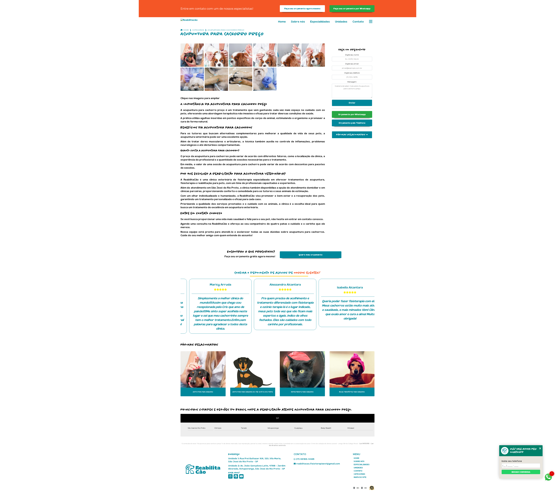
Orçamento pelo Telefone (352, 123)
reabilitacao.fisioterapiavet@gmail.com (318, 463)
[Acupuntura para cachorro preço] (192, 55)
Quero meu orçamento (310, 255)
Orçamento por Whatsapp (352, 114)
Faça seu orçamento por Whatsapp (351, 9)
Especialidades (320, 21)
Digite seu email (352, 64)
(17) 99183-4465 (304, 459)
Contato (358, 21)
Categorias (198, 30)
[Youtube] (241, 476)
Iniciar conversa (520, 472)
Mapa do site (360, 477)
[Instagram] (230, 476)
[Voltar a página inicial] (197, 20)
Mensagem (352, 82)
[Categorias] (370, 21)
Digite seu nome (352, 55)
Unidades (341, 21)
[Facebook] (236, 476)
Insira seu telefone (512, 461)
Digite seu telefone (352, 73)
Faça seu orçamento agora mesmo (302, 9)
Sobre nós (298, 21)
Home (282, 21)
